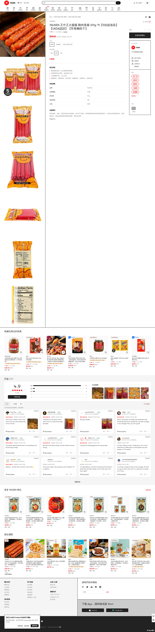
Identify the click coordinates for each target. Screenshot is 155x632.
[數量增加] (150, 30)
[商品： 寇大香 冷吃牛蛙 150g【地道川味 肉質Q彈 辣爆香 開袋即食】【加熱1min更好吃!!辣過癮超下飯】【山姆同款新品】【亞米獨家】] (56, 345)
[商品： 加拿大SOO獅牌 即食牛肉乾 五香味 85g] (141, 345)
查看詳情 (52, 119)
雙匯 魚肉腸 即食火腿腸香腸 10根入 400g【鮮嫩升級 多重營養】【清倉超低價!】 (77, 563)
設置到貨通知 (8, 574)
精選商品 (6, 594)
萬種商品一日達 (31, 597)
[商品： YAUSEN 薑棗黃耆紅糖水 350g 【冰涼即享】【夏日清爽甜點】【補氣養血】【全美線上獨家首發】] (141, 504)
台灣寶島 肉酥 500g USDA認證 (98, 358)
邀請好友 (6, 607)
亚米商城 (29, 589)
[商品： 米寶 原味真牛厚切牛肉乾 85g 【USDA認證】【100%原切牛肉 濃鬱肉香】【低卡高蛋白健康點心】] (77, 345)
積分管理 (6, 602)
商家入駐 (52, 584)
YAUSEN (52, 21)
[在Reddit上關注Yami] (100, 587)
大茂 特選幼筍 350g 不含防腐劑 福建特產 (56, 562)
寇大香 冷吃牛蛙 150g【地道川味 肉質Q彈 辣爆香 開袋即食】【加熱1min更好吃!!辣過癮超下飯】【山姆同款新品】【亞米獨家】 (56, 359)
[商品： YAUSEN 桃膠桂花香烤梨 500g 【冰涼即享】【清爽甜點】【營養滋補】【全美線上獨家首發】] (35, 504)
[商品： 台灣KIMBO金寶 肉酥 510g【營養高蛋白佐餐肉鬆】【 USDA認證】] (13, 345)
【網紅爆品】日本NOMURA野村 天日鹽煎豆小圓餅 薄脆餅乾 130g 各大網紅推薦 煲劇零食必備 (35, 563)
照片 (21, 404)
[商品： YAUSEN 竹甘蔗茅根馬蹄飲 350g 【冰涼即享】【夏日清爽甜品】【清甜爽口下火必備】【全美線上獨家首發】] (98, 504)
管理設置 (20, 625)
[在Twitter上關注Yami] (87, 587)
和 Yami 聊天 (150, 630)
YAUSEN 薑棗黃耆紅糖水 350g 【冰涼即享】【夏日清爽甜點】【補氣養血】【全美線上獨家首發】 (141, 519)
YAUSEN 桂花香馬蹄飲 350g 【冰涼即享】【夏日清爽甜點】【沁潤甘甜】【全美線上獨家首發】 (77, 519)
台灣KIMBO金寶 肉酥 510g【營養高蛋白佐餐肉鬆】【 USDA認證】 (13, 359)
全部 (6, 404)
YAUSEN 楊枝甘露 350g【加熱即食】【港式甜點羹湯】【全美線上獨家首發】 (120, 519)
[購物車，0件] (147, 2)
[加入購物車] (21, 352)
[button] (26, 3)
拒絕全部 (26, 625)
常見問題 (29, 584)
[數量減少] (144, 30)
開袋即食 (135, 84)
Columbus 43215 (138, 51)
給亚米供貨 (53, 587)
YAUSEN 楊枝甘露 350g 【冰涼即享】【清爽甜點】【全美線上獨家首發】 (13, 519)
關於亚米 (6, 584)
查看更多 (133, 95)
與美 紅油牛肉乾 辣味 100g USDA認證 (33, 358)
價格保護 (29, 594)
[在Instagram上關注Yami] (96, 587)
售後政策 (29, 592)
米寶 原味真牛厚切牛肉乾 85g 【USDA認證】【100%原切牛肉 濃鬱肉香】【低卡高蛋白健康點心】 (77, 359)
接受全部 (34, 625)
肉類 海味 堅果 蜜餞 (60, 17)
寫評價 (65, 32)
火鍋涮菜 (135, 88)
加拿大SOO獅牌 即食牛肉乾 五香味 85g (140, 358)
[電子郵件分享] (150, 17)
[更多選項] (37, 431)
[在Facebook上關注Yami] (83, 587)
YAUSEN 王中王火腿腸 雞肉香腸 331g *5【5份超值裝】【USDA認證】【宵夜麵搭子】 (14, 563)
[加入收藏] (150, 22)
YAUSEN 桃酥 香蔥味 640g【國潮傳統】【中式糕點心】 (55, 518)
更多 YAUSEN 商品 (12, 490)
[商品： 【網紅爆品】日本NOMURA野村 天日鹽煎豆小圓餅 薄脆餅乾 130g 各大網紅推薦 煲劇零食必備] (35, 548)
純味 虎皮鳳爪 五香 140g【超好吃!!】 (119, 358)
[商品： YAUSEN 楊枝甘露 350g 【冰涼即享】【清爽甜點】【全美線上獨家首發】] (13, 504)
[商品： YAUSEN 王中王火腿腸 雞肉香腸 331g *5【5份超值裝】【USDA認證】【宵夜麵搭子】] (13, 548)
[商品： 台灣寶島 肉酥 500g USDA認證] (98, 345)
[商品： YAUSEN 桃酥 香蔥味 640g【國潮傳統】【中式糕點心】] (56, 504)
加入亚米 (6, 592)
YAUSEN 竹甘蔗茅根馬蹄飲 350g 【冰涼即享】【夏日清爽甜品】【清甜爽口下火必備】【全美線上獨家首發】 (99, 519)
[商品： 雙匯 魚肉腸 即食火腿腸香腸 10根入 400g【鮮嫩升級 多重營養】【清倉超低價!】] (77, 548)
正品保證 (6, 587)
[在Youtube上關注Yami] (92, 587)
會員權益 (6, 604)
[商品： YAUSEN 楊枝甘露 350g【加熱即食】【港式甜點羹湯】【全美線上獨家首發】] (120, 504)
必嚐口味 (135, 80)
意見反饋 (52, 599)
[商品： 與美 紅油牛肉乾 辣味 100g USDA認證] (35, 345)
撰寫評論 (17, 397)
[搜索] (118, 2)
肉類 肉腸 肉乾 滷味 (74, 17)
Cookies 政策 (27, 620)
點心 (51, 17)
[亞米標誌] (9, 3)
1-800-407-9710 (54, 594)
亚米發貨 (29, 587)
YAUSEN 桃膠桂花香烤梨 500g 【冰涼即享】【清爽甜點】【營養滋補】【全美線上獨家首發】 (35, 519)
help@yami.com (54, 597)
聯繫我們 (6, 589)
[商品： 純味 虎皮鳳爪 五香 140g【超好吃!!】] (120, 345)
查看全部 (148, 490)
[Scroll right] (148, 393)
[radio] (52, 44)
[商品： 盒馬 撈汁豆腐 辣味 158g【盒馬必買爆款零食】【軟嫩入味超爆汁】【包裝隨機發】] (141, 548)
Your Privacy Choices (53, 627)
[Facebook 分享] (146, 17)
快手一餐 (135, 76)
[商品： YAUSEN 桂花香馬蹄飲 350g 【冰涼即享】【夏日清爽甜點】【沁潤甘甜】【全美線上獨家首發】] (77, 504)
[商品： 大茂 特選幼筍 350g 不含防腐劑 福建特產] (56, 548)
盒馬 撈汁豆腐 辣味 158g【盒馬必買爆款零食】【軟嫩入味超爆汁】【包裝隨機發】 (141, 563)
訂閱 (107, 592)
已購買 (15, 404)
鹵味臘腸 (135, 92)
